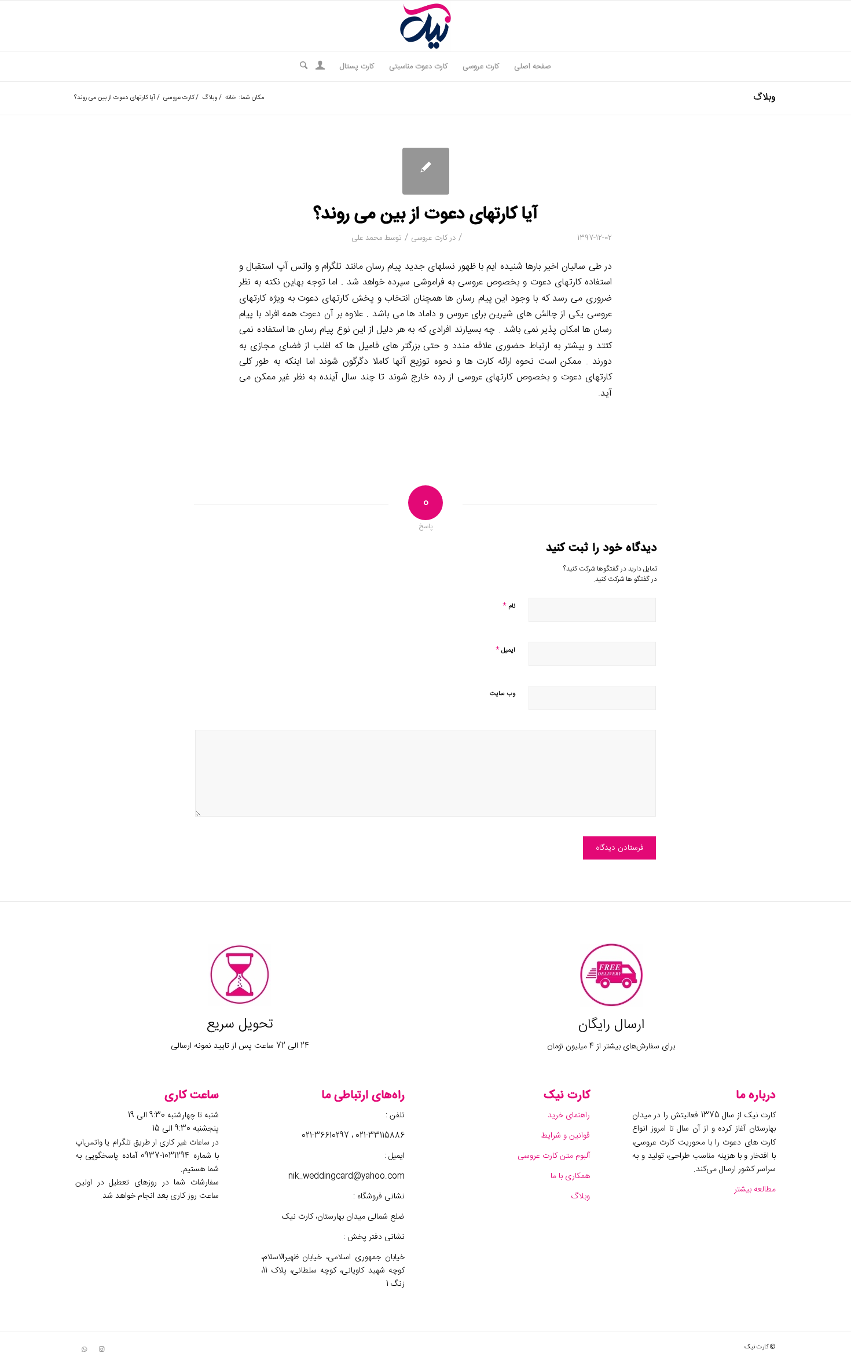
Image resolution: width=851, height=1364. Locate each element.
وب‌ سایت (502, 694)
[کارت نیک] (425, 26)
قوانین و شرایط (565, 1136)
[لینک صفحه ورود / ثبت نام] (320, 67)
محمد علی (366, 238)
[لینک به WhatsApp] (84, 1349)
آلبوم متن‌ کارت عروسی (552, 1156)
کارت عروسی (429, 238)
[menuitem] (533, 66)
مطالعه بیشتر (754, 1190)
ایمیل (505, 649)
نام (508, 605)
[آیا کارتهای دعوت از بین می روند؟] (425, 171)
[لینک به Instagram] (101, 1349)
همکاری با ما (569, 1176)
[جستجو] (299, 66)
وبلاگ (764, 97)
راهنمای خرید (567, 1115)
